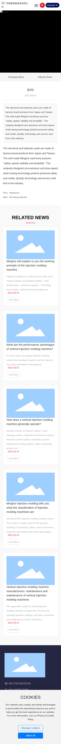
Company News (16, 77)
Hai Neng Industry (18, 197)
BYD (30, 90)
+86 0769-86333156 (19, 683)
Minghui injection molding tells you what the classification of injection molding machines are (27, 507)
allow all (30, 735)
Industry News (45, 77)
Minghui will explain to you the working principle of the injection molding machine (30, 265)
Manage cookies (30, 728)
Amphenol (14, 193)
